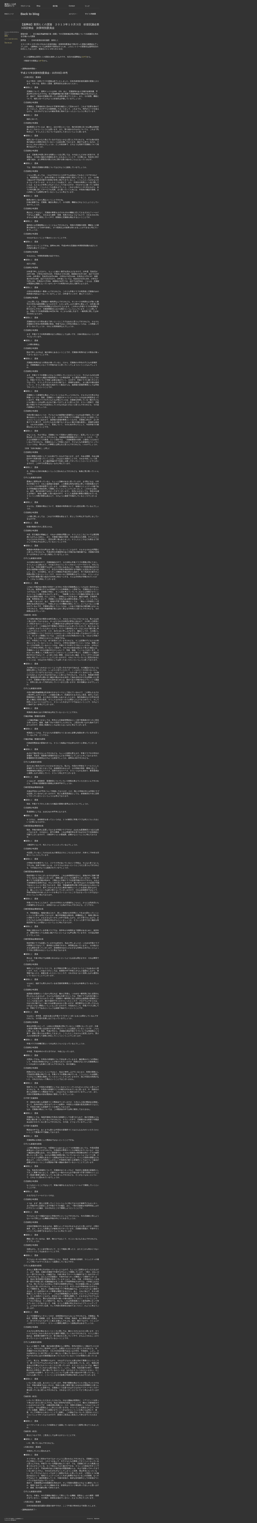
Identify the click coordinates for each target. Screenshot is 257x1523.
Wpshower (96, 1518)
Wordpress (13, 1520)
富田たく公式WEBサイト (10, 5)
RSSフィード (9, 14)
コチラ (84, 57)
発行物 (55, 6)
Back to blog (30, 14)
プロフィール (25, 6)
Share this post (8, 42)
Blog (38, 6)
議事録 (6, 35)
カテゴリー (72, 14)
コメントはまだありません (11, 38)
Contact (72, 6)
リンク (87, 6)
